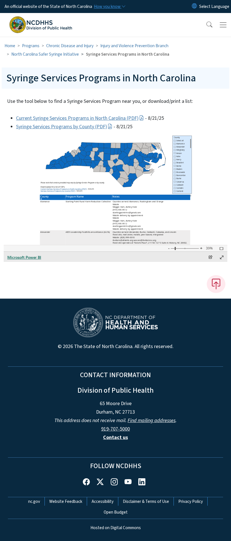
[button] (205, 25)
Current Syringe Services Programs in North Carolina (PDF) (77, 118)
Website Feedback (65, 501)
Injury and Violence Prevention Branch (134, 46)
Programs (30, 46)
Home (10, 46)
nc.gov (34, 501)
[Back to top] (216, 284)
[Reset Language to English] (194, 6)
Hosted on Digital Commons (115, 528)
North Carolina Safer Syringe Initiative (45, 54)
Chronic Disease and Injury (70, 46)
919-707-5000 (115, 429)
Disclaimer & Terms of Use (146, 501)
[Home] (40, 19)
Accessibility (103, 501)
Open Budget (116, 512)
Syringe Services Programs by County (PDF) (61, 126)
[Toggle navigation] (223, 25)
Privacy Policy (190, 501)
